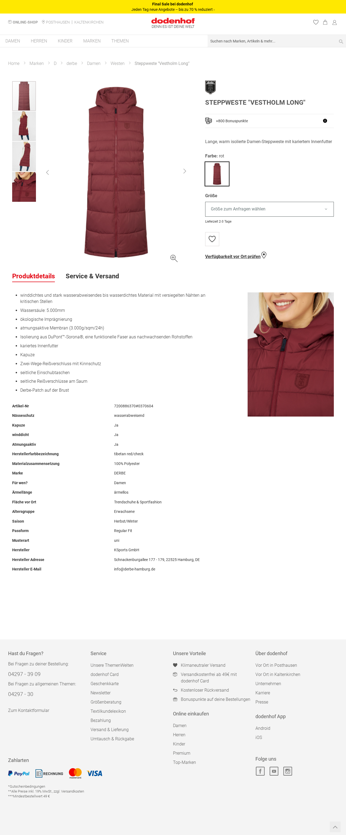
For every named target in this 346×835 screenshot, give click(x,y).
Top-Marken (184, 762)
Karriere (262, 692)
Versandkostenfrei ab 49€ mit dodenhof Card (209, 678)
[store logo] (173, 21)
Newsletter (101, 692)
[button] (47, 172)
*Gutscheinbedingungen (26, 786)
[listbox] (269, 209)
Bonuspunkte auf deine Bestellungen (215, 699)
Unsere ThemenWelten (112, 665)
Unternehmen (268, 683)
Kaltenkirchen (89, 22)
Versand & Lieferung (110, 729)
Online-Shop (25, 22)
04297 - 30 (20, 694)
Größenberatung (106, 702)
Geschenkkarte (105, 683)
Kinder (179, 744)
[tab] (33, 276)
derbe (71, 63)
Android (262, 728)
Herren (179, 734)
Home (13, 63)
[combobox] (277, 41)
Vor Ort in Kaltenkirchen (277, 674)
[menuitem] (12, 41)
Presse (261, 702)
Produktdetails (33, 276)
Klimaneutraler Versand (203, 665)
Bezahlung (101, 720)
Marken (36, 63)
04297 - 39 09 (24, 674)
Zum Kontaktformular (28, 710)
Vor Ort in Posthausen (276, 665)
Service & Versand (92, 276)
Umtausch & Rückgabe (112, 738)
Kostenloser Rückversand (205, 690)
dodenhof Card (105, 674)
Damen (94, 63)
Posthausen (58, 22)
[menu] (173, 41)
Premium (181, 753)
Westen (118, 63)
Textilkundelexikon (108, 711)
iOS (258, 737)
